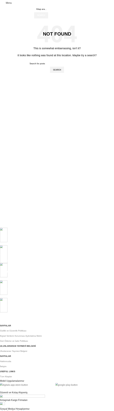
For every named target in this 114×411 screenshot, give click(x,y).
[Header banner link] (57, 205)
